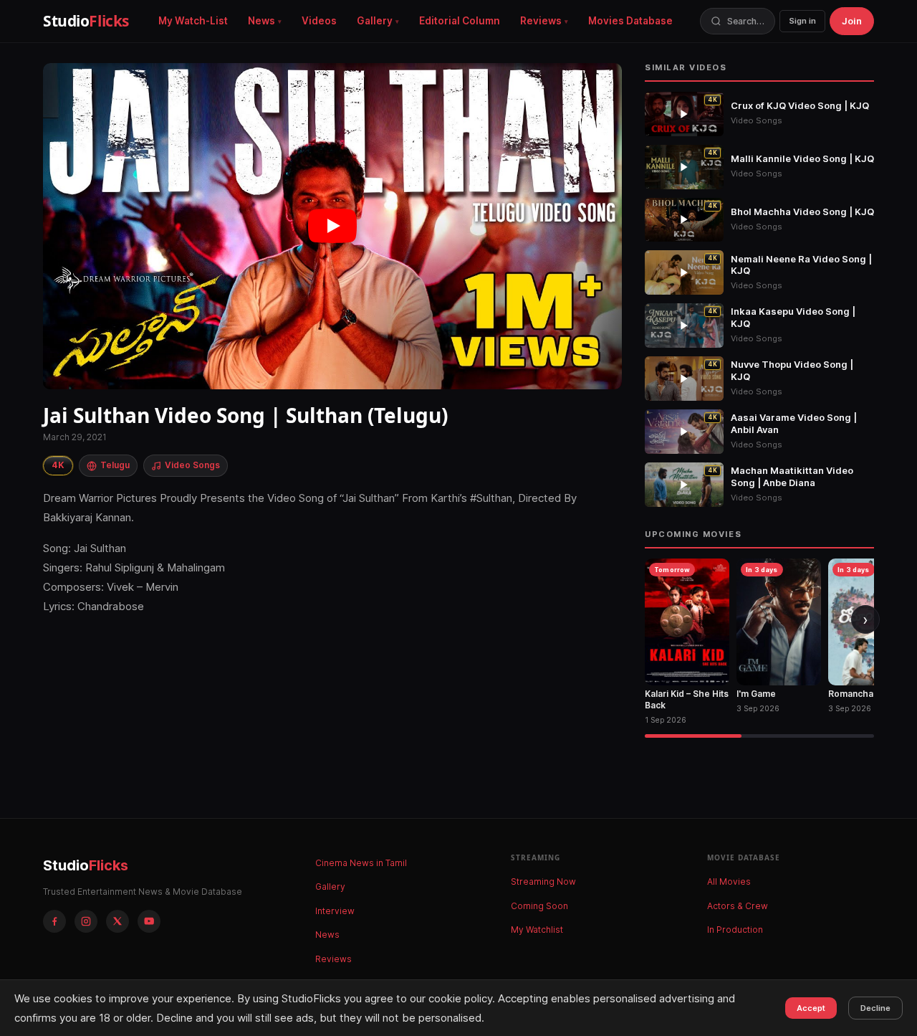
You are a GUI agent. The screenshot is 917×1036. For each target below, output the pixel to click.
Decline (875, 1008)
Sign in (802, 21)
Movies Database (630, 21)
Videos (319, 21)
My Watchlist (537, 929)
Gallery (375, 21)
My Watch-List (193, 21)
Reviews (541, 21)
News (261, 21)
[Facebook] (54, 921)
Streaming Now (543, 881)
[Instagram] (86, 921)
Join (852, 21)
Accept (811, 1008)
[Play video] (332, 226)
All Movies (729, 881)
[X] (117, 921)
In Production (735, 929)
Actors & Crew (737, 905)
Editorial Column (459, 21)
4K (58, 465)
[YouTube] (149, 921)
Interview (335, 911)
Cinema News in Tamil (361, 862)
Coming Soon (539, 905)
